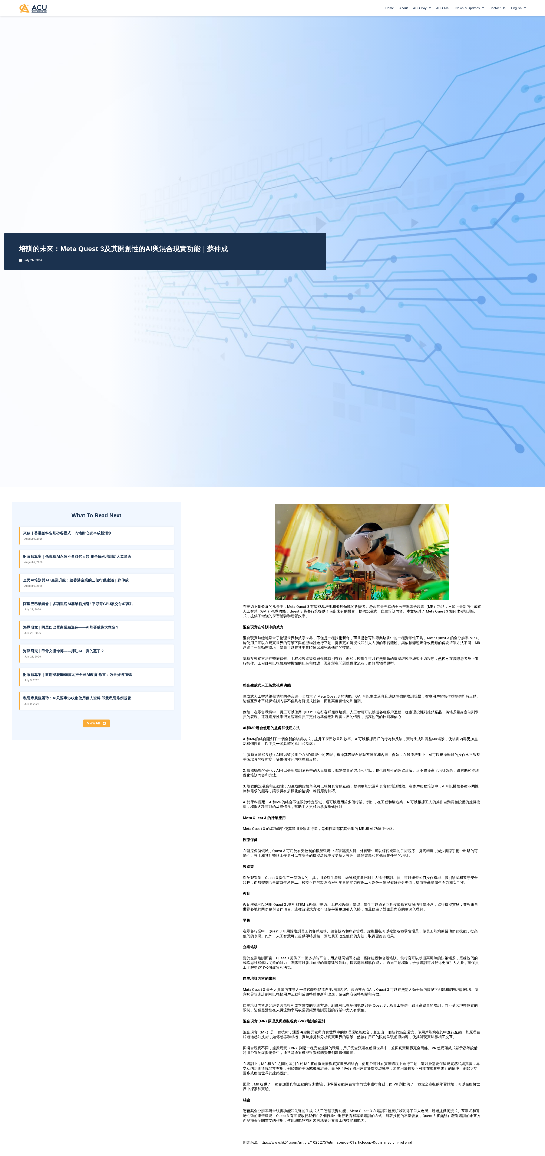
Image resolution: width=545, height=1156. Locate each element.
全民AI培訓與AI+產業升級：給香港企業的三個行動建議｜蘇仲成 (76, 580)
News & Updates (467, 8)
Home (389, 8)
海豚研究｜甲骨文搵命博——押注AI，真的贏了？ (63, 651)
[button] (96, 723)
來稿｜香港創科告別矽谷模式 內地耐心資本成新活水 (67, 533)
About (403, 8)
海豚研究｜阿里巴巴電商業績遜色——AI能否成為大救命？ (71, 627)
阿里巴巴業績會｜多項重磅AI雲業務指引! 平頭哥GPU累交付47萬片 (78, 604)
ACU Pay (420, 8)
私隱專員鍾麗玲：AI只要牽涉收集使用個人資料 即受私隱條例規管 (77, 698)
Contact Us (497, 8)
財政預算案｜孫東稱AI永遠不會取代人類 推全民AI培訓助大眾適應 (77, 557)
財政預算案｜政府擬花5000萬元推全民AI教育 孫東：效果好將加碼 (77, 675)
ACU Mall (443, 8)
